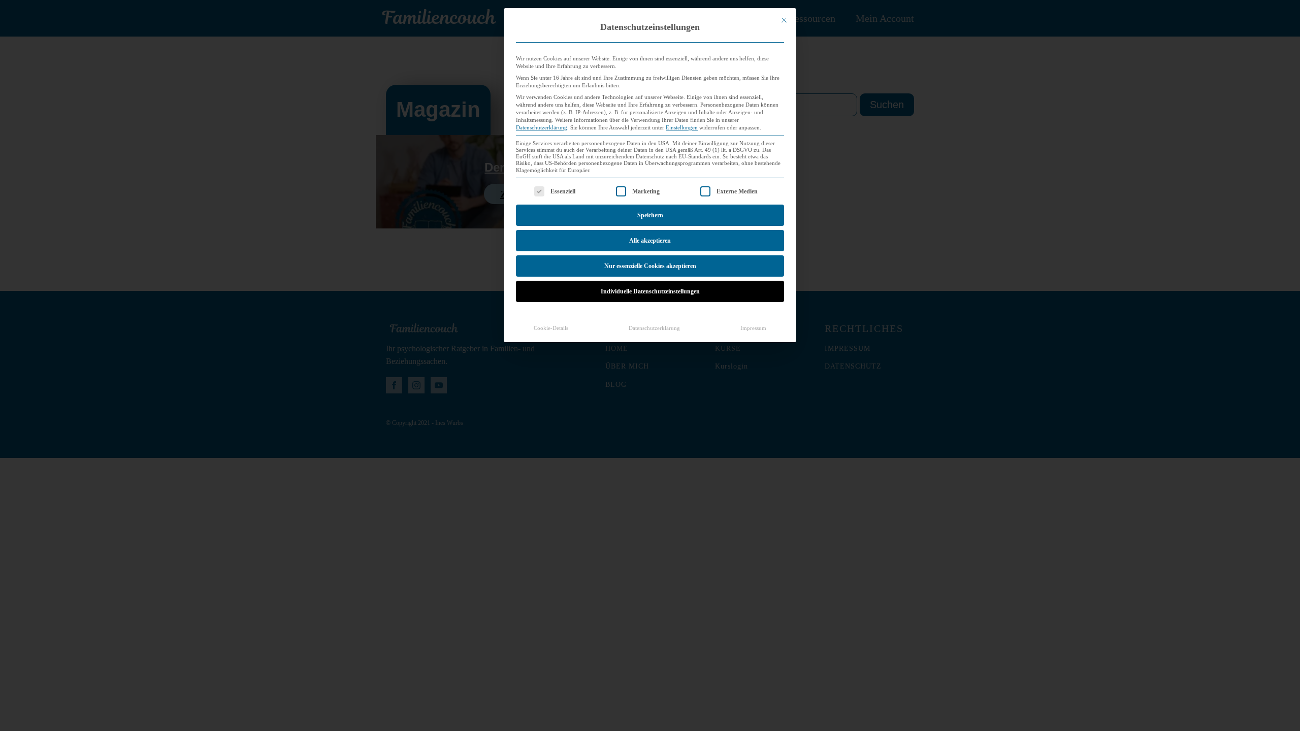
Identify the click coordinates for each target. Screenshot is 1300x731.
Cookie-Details (551, 328)
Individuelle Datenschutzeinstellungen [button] (650, 291)
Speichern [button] (650, 215)
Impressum (753, 328)
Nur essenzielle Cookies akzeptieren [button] (650, 266)
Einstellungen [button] (682, 127)
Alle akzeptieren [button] (650, 240)
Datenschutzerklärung (541, 127)
